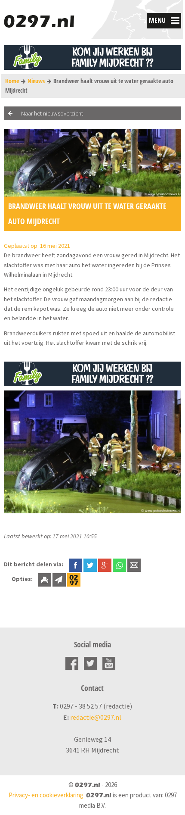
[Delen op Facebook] (75, 564)
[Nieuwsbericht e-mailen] (134, 564)
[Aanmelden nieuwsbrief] (59, 579)
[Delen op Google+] (104, 564)
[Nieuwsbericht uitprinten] (44, 579)
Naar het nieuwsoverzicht (52, 113)
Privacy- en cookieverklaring (46, 795)
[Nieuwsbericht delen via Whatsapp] (119, 565)
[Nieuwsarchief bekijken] (73, 579)
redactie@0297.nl (95, 717)
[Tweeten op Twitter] (90, 564)
